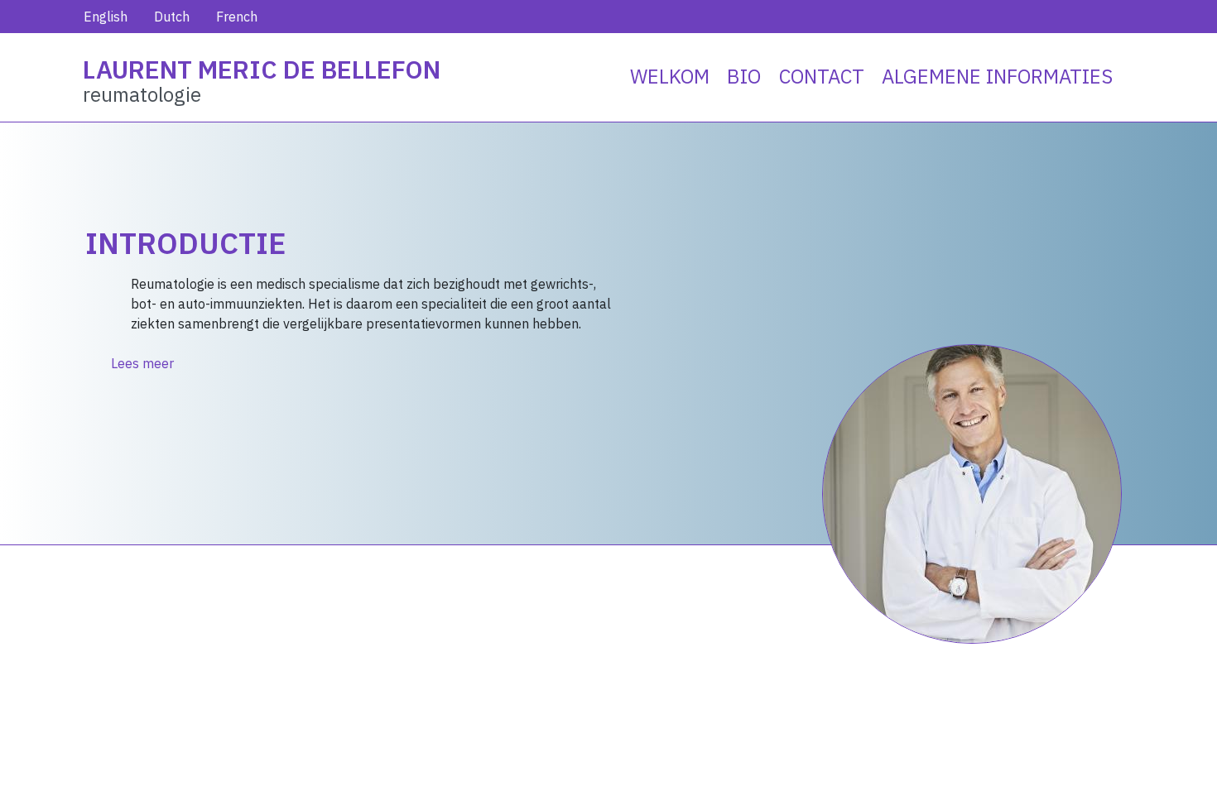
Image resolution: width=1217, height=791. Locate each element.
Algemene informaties (997, 76)
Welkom (670, 76)
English (105, 16)
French (236, 16)
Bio (744, 76)
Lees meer (142, 363)
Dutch (172, 16)
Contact (821, 76)
